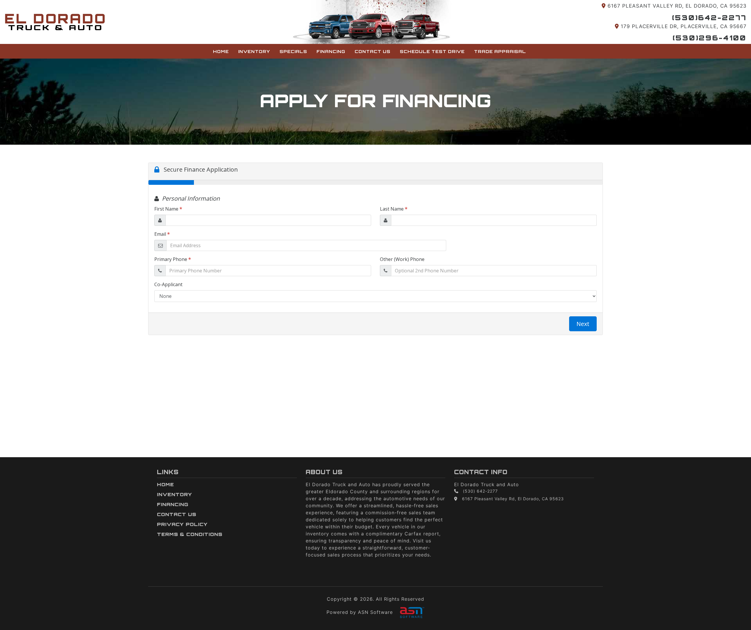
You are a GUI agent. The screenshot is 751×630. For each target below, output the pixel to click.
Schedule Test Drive (432, 51)
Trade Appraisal (500, 51)
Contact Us (372, 51)
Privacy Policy (182, 524)
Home (221, 51)
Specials (293, 51)
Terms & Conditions (189, 534)
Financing (331, 51)
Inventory (254, 51)
